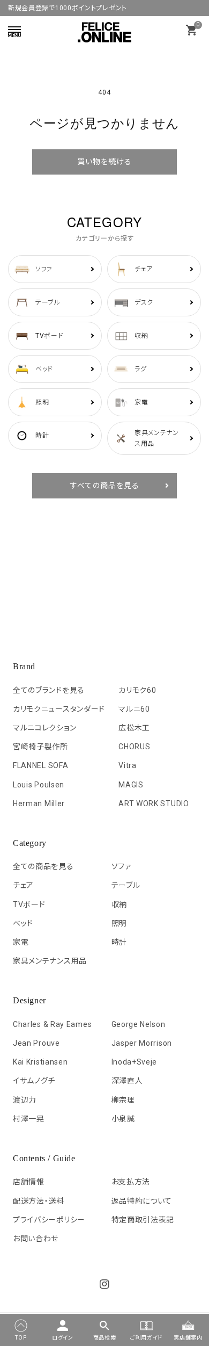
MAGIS (131, 784)
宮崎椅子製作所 (40, 746)
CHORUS (134, 746)
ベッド (23, 923)
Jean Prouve (36, 1043)
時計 (119, 942)
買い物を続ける (104, 161)
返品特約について (142, 1201)
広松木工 (134, 727)
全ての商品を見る (43, 866)
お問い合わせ (35, 1238)
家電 (20, 942)
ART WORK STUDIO (153, 803)
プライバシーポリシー (49, 1219)
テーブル (125, 885)
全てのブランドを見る (49, 690)
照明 (119, 923)
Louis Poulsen (38, 784)
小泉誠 (123, 1119)
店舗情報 (28, 1181)
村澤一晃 (28, 1119)
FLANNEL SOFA (40, 765)
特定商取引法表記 (143, 1219)
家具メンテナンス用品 (50, 961)
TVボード (29, 904)
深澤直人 (127, 1080)
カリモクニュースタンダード (59, 709)
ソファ (121, 866)
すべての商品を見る (104, 485)
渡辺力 (24, 1100)
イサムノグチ (34, 1080)
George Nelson (138, 1024)
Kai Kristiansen (40, 1062)
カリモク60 (137, 690)
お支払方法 (131, 1181)
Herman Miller (39, 803)
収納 (119, 904)
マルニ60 (134, 709)
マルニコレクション (44, 727)
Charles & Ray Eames (52, 1024)
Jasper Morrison (142, 1043)
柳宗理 (123, 1100)
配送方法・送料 (38, 1201)
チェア (23, 885)
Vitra (127, 765)
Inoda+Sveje (134, 1062)
